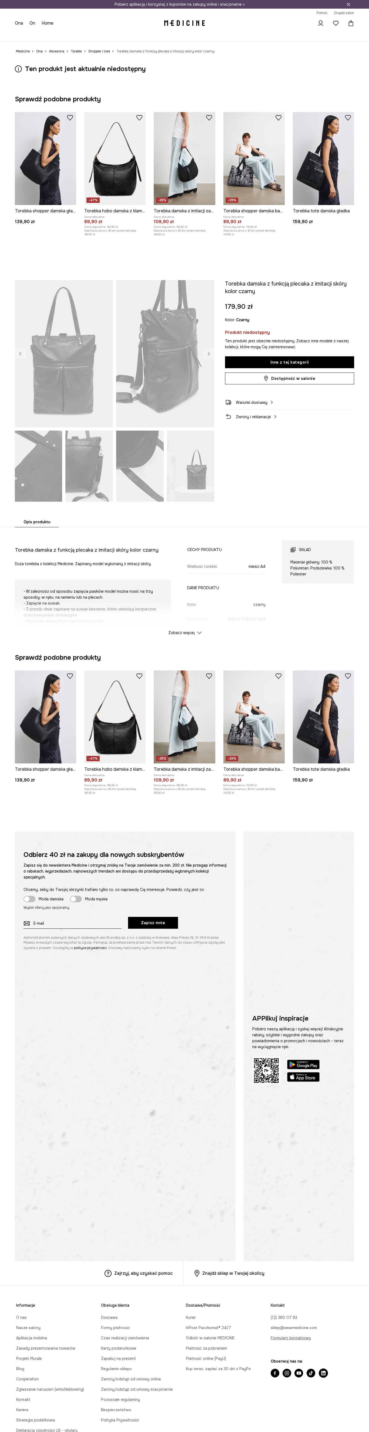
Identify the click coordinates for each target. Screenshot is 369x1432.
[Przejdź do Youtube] (298, 1374)
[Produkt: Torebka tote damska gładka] (323, 158)
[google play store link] (303, 1065)
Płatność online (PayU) (206, 1358)
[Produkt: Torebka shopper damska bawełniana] (254, 158)
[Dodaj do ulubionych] (70, 117)
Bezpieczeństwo (116, 1409)
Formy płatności (115, 1327)
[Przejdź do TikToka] (311, 1373)
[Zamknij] (348, 4)
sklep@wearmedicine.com (294, 1327)
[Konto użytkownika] (321, 23)
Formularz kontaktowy (291, 1338)
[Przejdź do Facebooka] (275, 1374)
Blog (20, 1368)
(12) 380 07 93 (284, 1317)
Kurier (191, 1317)
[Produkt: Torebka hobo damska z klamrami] (115, 158)
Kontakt (23, 1399)
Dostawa (109, 1317)
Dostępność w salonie (293, 378)
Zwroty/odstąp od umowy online (131, 1379)
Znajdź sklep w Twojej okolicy (233, 1273)
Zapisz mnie (153, 922)
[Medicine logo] (184, 23)
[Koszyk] (349, 23)
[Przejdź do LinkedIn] (323, 1373)
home (47, 23)
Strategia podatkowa (35, 1420)
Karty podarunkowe (118, 1348)
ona (19, 23)
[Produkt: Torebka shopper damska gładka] (45, 158)
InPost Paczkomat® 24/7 (208, 1327)
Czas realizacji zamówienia (125, 1338)
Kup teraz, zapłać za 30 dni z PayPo (218, 1368)
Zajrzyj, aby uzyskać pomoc (143, 1273)
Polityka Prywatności (120, 1420)
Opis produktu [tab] (37, 521)
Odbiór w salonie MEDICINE (210, 1338)
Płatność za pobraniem (206, 1348)
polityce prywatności (90, 948)
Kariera (22, 1409)
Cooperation (27, 1379)
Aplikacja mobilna (31, 1338)
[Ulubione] (336, 23)
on (32, 23)
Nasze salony (28, 1327)
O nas (21, 1317)
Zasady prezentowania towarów (45, 1348)
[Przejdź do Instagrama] (287, 1374)
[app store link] (303, 1077)
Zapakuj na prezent (118, 1358)
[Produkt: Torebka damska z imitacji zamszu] (184, 158)
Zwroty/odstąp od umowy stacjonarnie (137, 1389)
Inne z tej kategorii (289, 362)
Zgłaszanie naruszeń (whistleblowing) (50, 1389)
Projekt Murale (29, 1358)
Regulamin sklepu (116, 1368)
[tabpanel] (184, 582)
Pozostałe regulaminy (120, 1399)
